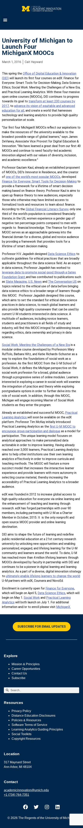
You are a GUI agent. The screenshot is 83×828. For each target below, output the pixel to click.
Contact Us (19, 673)
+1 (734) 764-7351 (16, 794)
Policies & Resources (26, 720)
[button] (5, 20)
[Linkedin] (57, 807)
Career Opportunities (26, 668)
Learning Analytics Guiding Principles (37, 729)
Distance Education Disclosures (33, 715)
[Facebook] (25, 807)
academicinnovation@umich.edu (26, 790)
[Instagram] (47, 807)
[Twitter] (36, 807)
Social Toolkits (21, 734)
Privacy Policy (21, 711)
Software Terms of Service (29, 724)
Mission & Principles (26, 664)
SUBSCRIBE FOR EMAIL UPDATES (41, 626)
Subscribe (18, 678)
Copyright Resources (26, 738)
